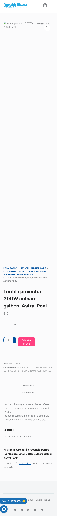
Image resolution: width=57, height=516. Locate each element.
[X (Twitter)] (22, 510)
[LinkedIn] (35, 510)
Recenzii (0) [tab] (28, 392)
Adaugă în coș (26, 341)
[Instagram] (28, 510)
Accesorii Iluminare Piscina (34, 367)
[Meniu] (52, 5)
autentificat (25, 463)
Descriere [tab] (28, 385)
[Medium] (42, 510)
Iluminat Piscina (40, 370)
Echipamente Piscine (16, 370)
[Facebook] (15, 510)
